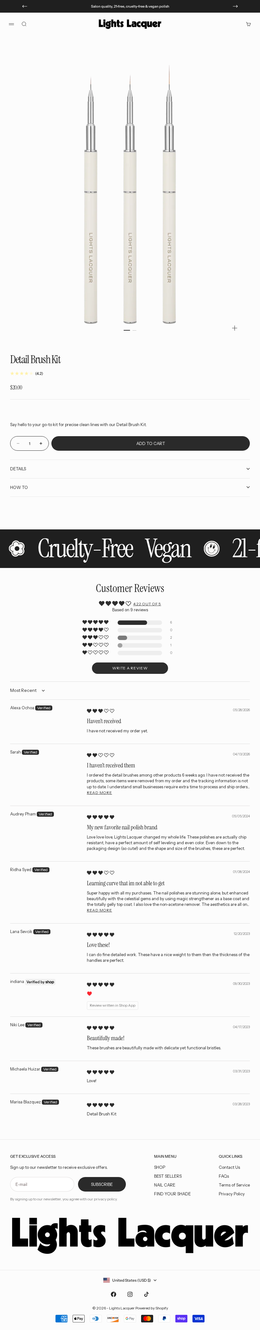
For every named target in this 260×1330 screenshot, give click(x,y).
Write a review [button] (129, 668)
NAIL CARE (164, 1184)
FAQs (224, 1176)
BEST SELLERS (168, 1176)
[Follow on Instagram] (130, 1294)
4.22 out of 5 (147, 603)
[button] (95, 622)
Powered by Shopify (151, 1308)
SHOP (159, 1167)
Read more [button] (99, 792)
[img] (100, 710)
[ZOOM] (234, 328)
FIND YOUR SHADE (172, 1193)
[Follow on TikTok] (146, 1294)
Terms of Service (234, 1184)
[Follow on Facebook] (113, 1294)
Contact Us (229, 1167)
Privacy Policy (232, 1193)
